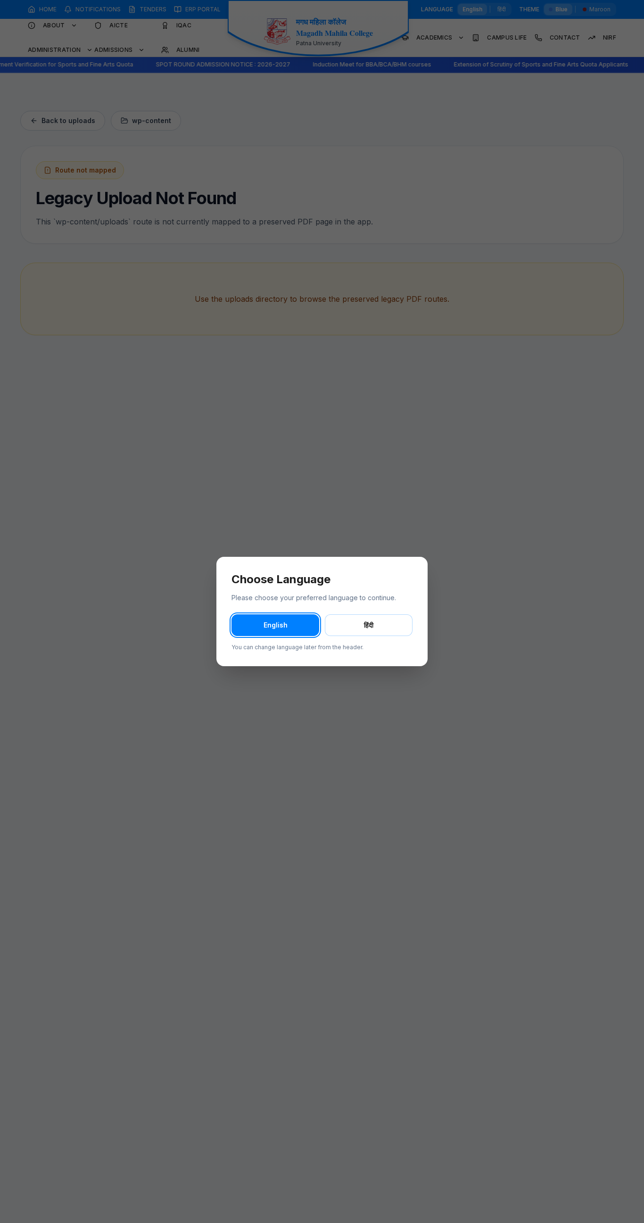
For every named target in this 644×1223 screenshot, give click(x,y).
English (276, 625)
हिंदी (368, 625)
